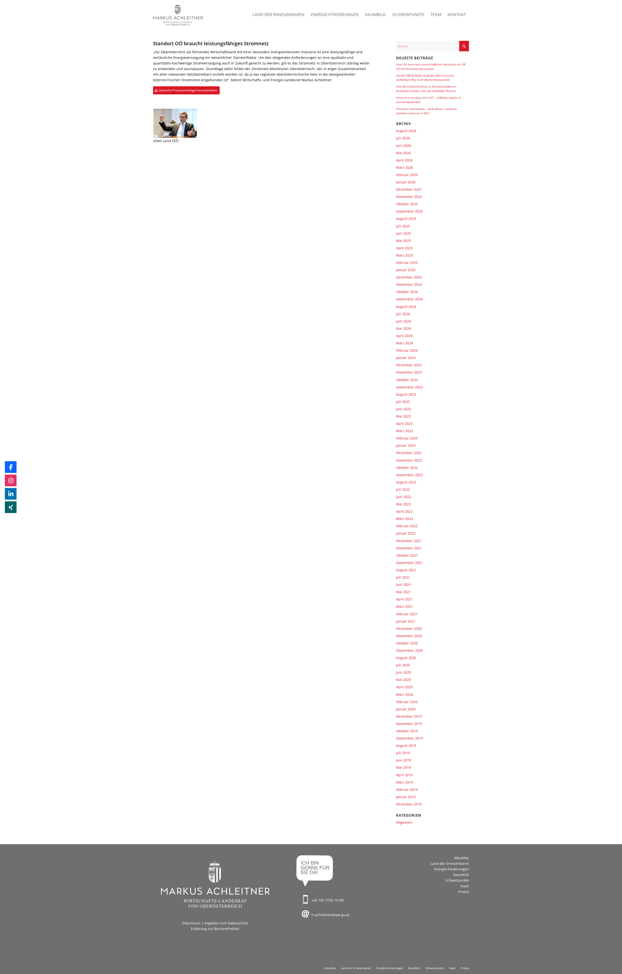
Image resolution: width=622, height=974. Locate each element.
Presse (463, 891)
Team (464, 886)
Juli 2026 (403, 138)
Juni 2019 (403, 760)
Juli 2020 (403, 665)
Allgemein (404, 822)
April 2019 (404, 775)
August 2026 (406, 130)
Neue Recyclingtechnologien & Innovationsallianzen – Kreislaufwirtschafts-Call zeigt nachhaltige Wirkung (427, 88)
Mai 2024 (403, 328)
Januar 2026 (405, 182)
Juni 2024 (403, 321)
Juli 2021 (403, 577)
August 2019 (406, 745)
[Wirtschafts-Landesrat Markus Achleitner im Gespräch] (175, 123)
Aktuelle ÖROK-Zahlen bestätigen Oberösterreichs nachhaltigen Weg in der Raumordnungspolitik (425, 77)
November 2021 (409, 548)
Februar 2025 (407, 262)
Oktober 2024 (407, 291)
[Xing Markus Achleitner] (11, 507)
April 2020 (404, 687)
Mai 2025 (403, 240)
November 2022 (409, 460)
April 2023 (404, 423)
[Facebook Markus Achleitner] (11, 467)
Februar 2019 (407, 789)
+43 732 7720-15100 (327, 900)
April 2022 (404, 511)
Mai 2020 (403, 679)
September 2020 (409, 650)
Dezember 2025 (409, 189)
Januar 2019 (405, 797)
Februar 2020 (407, 701)
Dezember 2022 (409, 452)
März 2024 (404, 343)
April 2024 (404, 335)
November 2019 (409, 723)
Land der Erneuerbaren (450, 863)
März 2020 (404, 694)
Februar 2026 (407, 174)
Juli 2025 (403, 226)
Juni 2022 (403, 496)
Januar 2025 (405, 270)
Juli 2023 (403, 401)
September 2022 (409, 475)
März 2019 (404, 782)
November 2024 (409, 284)
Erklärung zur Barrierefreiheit (215, 928)
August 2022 (406, 482)
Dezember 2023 (409, 365)
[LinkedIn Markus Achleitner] (11, 494)
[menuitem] (278, 14)
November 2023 (409, 372)
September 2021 (409, 562)
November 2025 (409, 196)
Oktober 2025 (407, 204)
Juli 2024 (403, 314)
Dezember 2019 (409, 716)
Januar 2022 (405, 533)
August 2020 (406, 657)
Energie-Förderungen (451, 869)
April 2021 (404, 599)
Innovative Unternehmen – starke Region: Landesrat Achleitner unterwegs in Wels (426, 111)
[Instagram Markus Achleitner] (11, 480)
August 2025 (406, 218)
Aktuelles (461, 858)
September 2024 (409, 299)
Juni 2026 (403, 145)
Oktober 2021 (407, 555)
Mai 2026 (403, 153)
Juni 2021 (403, 584)
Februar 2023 (407, 438)
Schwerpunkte (457, 880)
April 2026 (404, 160)
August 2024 (406, 306)
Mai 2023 (403, 416)
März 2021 (404, 606)
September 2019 (409, 738)
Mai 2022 (403, 504)
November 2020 (409, 636)
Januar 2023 (405, 445)
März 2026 (404, 167)
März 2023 (404, 431)
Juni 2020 (403, 672)
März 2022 (404, 518)
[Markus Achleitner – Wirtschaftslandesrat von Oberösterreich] (178, 14)
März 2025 (404, 255)
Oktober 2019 (407, 731)
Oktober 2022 (407, 467)
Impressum (191, 923)
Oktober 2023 (407, 379)
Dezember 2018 (409, 804)
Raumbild (461, 874)
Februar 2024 (407, 350)
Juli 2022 (403, 489)
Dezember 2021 (409, 540)
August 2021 (406, 570)
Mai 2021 (403, 592)
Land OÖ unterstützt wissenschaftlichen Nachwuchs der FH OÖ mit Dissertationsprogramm (431, 66)
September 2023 (409, 387)
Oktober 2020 (407, 643)
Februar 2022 (407, 526)
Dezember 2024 (409, 277)
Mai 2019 (403, 767)
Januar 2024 (405, 357)
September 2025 (409, 211)
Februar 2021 (407, 614)
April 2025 (404, 248)
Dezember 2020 (409, 628)
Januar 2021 (405, 621)
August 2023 (406, 394)
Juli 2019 (403, 753)
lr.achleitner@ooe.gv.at (330, 914)
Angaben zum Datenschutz (226, 923)
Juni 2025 (403, 233)
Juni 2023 (403, 409)
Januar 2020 (405, 709)
